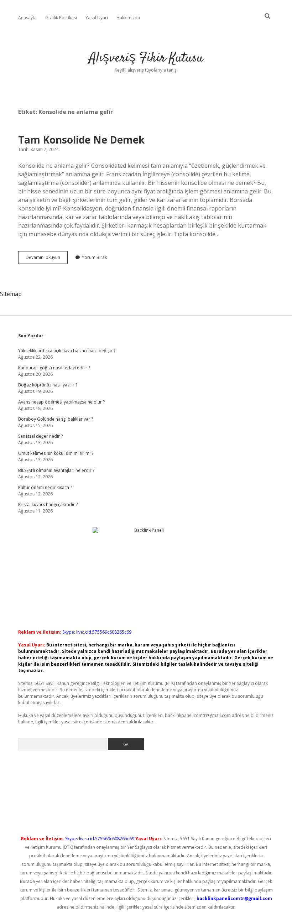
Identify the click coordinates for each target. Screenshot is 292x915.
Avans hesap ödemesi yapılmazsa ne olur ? (61, 402)
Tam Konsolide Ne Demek (81, 139)
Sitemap (11, 294)
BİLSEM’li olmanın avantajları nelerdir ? (56, 470)
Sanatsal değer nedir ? (40, 436)
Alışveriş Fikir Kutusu (146, 58)
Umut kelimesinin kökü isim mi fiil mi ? (55, 453)
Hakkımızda (128, 18)
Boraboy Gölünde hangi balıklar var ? (55, 419)
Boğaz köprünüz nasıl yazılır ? (47, 385)
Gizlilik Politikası (61, 18)
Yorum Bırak (94, 257)
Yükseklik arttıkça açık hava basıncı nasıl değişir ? (66, 351)
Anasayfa (27, 18)
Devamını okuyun (47, 259)
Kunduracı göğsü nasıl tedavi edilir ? (54, 368)
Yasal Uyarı (96, 18)
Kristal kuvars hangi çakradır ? (48, 504)
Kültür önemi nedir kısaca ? (45, 487)
